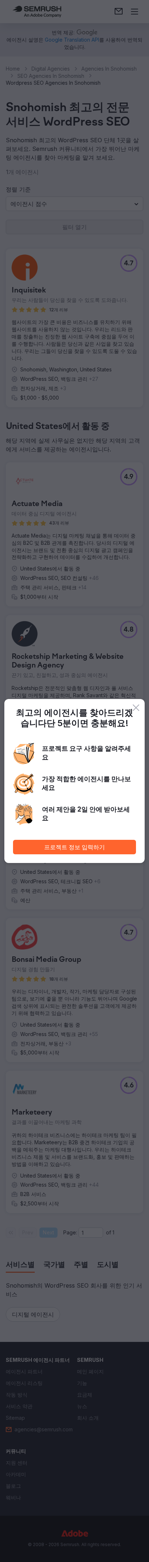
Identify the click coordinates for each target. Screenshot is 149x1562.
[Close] (136, 707)
